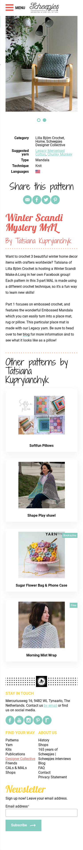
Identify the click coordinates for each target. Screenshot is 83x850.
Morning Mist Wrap (41, 655)
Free (73, 605)
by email (50, 705)
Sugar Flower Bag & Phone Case (41, 585)
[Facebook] (10, 720)
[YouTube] (19, 720)
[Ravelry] (47, 720)
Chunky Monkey (59, 154)
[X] (46, 199)
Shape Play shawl (41, 515)
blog (26, 334)
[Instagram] (28, 720)
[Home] (45, 8)
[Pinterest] (55, 199)
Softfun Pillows (41, 445)
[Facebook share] (36, 199)
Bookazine (69, 535)
